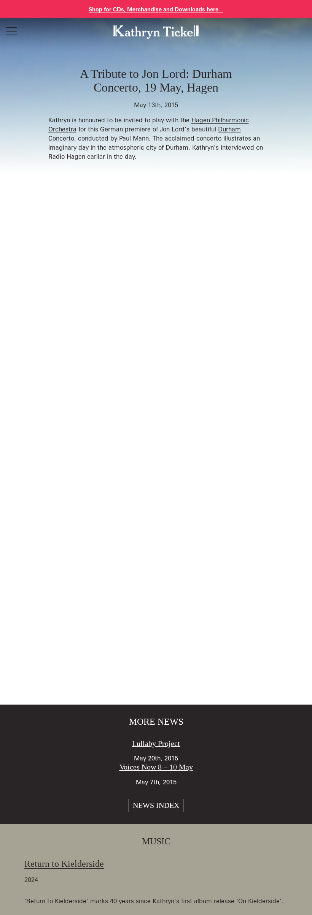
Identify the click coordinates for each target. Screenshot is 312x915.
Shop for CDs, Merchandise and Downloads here (154, 9)
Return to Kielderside (64, 864)
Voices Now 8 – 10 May (156, 767)
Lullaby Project (156, 743)
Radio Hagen (66, 156)
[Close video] (300, 12)
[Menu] (11, 31)
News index (156, 805)
